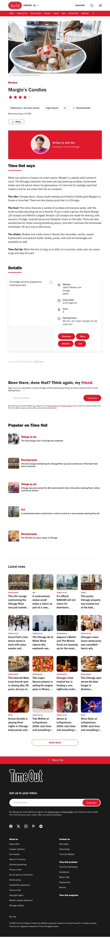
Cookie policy (15, 880)
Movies (62, 888)
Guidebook (64, 872)
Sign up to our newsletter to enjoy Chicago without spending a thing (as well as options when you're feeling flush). (53, 389)
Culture (47, 14)
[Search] (92, 5)
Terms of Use (52, 406)
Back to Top (57, 760)
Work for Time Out (17, 860)
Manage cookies (16, 906)
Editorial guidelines (18, 865)
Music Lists (64, 877)
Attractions (73, 14)
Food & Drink (35, 14)
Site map (12, 917)
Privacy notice (15, 870)
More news (55, 743)
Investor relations (17, 849)
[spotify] (41, 826)
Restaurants (64, 883)
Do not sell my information (21, 875)
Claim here (38, 362)
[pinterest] (33, 826)
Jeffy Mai (70, 143)
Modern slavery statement (21, 901)
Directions (66, 337)
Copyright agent (16, 895)
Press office (14, 844)
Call (80, 344)
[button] (51, 282)
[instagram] (26, 826)
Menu (82, 337)
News (11, 14)
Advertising (64, 849)
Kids (63, 14)
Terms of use (15, 890)
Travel (56, 14)
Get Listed (63, 844)
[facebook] (10, 826)
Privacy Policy (67, 406)
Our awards (14, 855)
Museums (85, 14)
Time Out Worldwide (68, 867)
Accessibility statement (19, 885)
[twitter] (18, 826)
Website (65, 344)
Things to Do (22, 14)
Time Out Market (66, 855)
